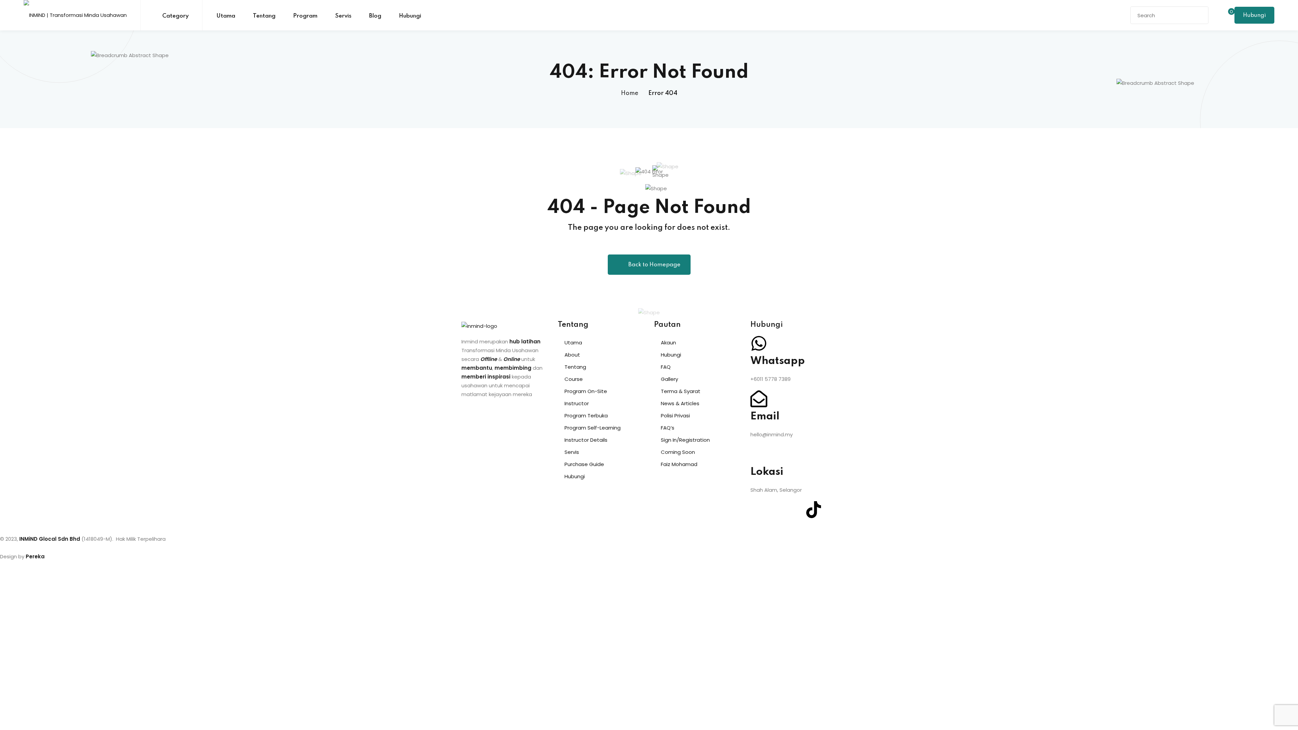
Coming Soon (678, 452)
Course (573, 379)
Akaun (668, 342)
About (572, 354)
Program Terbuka (586, 415)
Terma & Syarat (680, 391)
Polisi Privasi (675, 415)
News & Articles (680, 403)
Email (764, 416)
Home (629, 93)
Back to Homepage (654, 265)
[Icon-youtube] (795, 509)
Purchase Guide (584, 464)
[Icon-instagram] (777, 509)
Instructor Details (585, 439)
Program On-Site (585, 391)
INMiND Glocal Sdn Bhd (49, 538)
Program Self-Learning (592, 427)
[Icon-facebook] (758, 509)
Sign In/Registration (685, 439)
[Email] (758, 398)
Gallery (669, 379)
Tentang (264, 16)
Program (305, 16)
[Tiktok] (813, 509)
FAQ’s (667, 427)
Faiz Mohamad (679, 464)
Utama (225, 16)
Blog (375, 16)
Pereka (35, 556)
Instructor (576, 403)
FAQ (666, 366)
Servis (343, 16)
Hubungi (410, 16)
